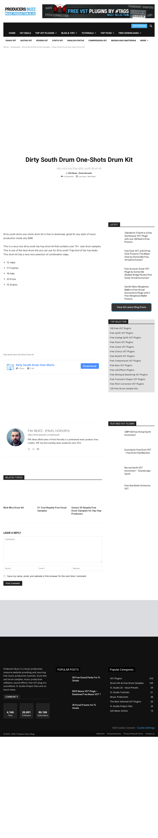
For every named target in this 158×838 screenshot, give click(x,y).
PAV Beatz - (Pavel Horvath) (80, 173)
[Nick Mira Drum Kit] (18, 494)
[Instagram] (29, 448)
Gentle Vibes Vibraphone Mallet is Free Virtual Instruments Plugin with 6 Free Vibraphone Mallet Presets (137, 292)
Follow (26, 704)
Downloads (15, 47)
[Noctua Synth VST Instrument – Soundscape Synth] (115, 473)
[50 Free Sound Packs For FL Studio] (63, 681)
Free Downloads (129, 32)
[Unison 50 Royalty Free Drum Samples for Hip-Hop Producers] (86, 494)
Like (10, 704)
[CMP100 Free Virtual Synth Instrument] (115, 437)
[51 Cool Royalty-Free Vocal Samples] (52, 494)
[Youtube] (38, 448)
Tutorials (88, 32)
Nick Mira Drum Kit (13, 507)
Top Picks (106, 32)
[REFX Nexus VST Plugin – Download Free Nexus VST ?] (63, 695)
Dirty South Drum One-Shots (35, 365)
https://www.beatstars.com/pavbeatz (44, 435)
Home (12, 32)
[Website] (33, 448)
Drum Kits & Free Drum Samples (36, 47)
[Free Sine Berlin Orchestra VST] (115, 491)
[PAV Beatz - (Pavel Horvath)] (16, 439)
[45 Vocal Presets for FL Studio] (63, 708)
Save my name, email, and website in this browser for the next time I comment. (47, 576)
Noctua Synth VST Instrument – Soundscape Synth (138, 470)
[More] (97, 467)
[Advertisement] (52, 207)
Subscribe (42, 704)
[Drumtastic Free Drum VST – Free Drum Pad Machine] (115, 455)
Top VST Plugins (44, 32)
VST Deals (25, 32)
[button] (151, 26)
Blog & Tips (68, 32)
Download (89, 366)
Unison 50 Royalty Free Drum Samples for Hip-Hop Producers (86, 510)
